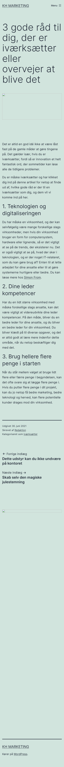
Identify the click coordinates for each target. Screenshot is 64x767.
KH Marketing (15, 6)
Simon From (32, 277)
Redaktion (20, 430)
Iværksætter (31, 434)
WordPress (20, 754)
